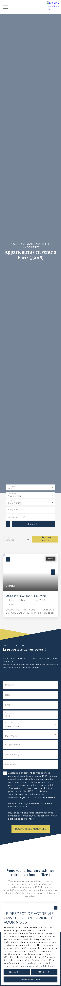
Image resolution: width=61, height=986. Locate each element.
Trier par (6, 537)
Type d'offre (12, 486)
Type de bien (12, 494)
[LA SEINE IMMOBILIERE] (53, 7)
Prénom (9, 685)
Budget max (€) (16, 509)
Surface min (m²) (16, 517)
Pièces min (10, 764)
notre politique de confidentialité (37, 966)
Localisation (12, 501)
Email (8, 705)
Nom (7, 695)
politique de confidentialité (22, 819)
